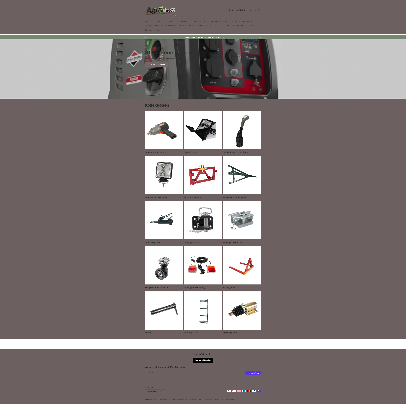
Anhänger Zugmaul (232, 242)
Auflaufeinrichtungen (233, 197)
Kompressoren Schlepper (157, 287)
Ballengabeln (229, 287)
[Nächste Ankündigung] (260, 37)
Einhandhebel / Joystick (234, 152)
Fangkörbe (189, 152)
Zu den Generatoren (156, 65)
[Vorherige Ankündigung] (145, 37)
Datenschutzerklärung (180, 399)
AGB (199, 399)
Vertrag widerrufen (203, 360)
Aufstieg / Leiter (191, 333)
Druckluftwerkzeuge (154, 152)
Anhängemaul (190, 242)
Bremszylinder (230, 333)
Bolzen (148, 333)
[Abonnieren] (180, 372)
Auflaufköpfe (151, 242)
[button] (154, 21)
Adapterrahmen (191, 197)
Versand (216, 399)
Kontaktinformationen (228, 399)
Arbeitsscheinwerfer (155, 197)
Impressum (192, 399)
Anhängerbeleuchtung (194, 287)
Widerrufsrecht (207, 399)
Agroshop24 (154, 399)
